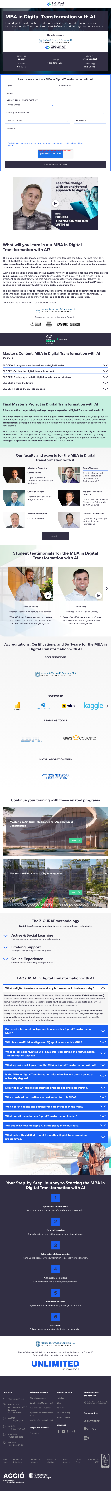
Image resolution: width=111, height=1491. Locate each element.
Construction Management (41, 1403)
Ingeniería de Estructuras (40, 1408)
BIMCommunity (63, 1413)
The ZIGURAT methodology (55, 920)
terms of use (45, 143)
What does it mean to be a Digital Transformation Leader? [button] (41, 1116)
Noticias (60, 1398)
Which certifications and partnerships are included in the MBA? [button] (44, 1106)
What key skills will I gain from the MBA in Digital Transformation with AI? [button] (50, 1065)
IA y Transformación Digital (41, 1420)
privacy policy (57, 143)
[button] (55, 203)
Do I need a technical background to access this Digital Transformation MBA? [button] (48, 1030)
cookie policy (69, 143)
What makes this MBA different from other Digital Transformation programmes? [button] (46, 1136)
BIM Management (38, 1398)
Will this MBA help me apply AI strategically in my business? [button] (42, 1125)
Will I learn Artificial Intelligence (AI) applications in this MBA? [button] (43, 1042)
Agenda (60, 1408)
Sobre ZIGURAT (63, 1417)
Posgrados (34, 1433)
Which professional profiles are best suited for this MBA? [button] (40, 1097)
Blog (59, 1403)
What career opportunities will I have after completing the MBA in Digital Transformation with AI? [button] (50, 1053)
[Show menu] (5, 4)
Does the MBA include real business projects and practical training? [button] (46, 1087)
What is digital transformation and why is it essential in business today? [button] (49, 988)
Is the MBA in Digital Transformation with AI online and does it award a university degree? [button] (49, 1076)
